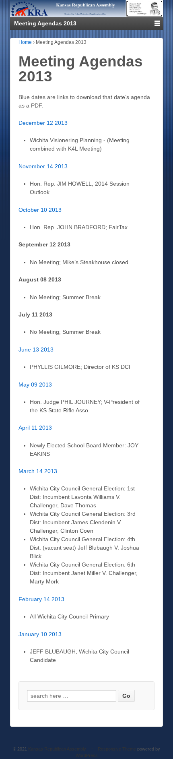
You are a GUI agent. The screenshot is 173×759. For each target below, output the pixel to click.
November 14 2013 (43, 166)
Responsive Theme (117, 749)
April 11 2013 (35, 427)
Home (25, 42)
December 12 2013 (43, 123)
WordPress (87, 755)
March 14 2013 (38, 471)
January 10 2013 (40, 634)
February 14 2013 (41, 599)
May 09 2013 (35, 384)
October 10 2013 (40, 210)
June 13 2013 (36, 349)
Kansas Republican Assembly (57, 749)
